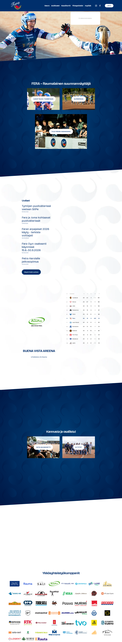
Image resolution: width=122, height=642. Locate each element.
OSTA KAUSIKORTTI (43, 447)
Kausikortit (66, 6)
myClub (88, 6)
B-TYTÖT (78, 447)
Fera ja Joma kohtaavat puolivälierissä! (36, 219)
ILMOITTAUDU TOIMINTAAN (43, 99)
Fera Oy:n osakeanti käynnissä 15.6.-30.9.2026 (34, 247)
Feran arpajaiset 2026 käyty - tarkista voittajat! (35, 232)
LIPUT (109, 6)
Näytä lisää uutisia (31, 272)
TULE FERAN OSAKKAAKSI (61, 131)
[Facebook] (100, 6)
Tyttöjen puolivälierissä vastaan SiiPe (36, 207)
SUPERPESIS (78, 99)
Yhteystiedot (77, 6)
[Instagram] (96, 6)
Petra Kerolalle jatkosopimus (31, 260)
